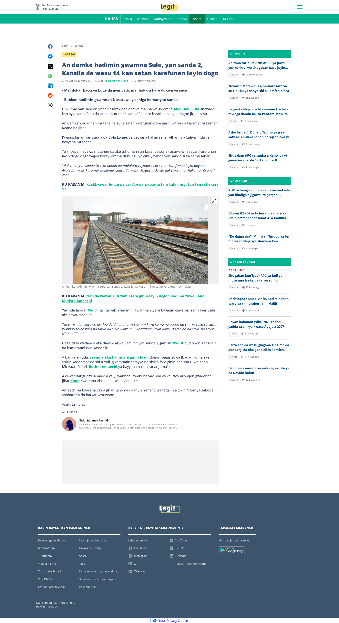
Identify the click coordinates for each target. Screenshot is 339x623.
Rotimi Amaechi (103, 366)
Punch (93, 310)
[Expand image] (214, 200)
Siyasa (127, 19)
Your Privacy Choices (174, 620)
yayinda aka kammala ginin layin (119, 357)
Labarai (196, 19)
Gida (65, 46)
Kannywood (163, 19)
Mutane (228, 19)
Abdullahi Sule (186, 109)
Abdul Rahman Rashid (116, 80)
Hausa (111, 18)
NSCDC (178, 343)
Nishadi (212, 19)
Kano (74, 380)
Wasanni (143, 19)
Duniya (181, 19)
